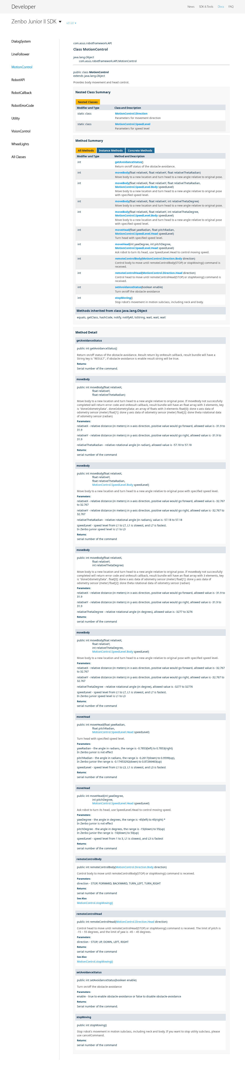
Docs (221, 6)
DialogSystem (21, 41)
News (191, 6)
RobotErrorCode (22, 106)
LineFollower (20, 54)
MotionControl (21, 67)
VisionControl (20, 131)
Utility (15, 118)
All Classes (18, 157)
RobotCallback (21, 93)
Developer (23, 7)
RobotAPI (18, 80)
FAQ (231, 6)
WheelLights (20, 144)
